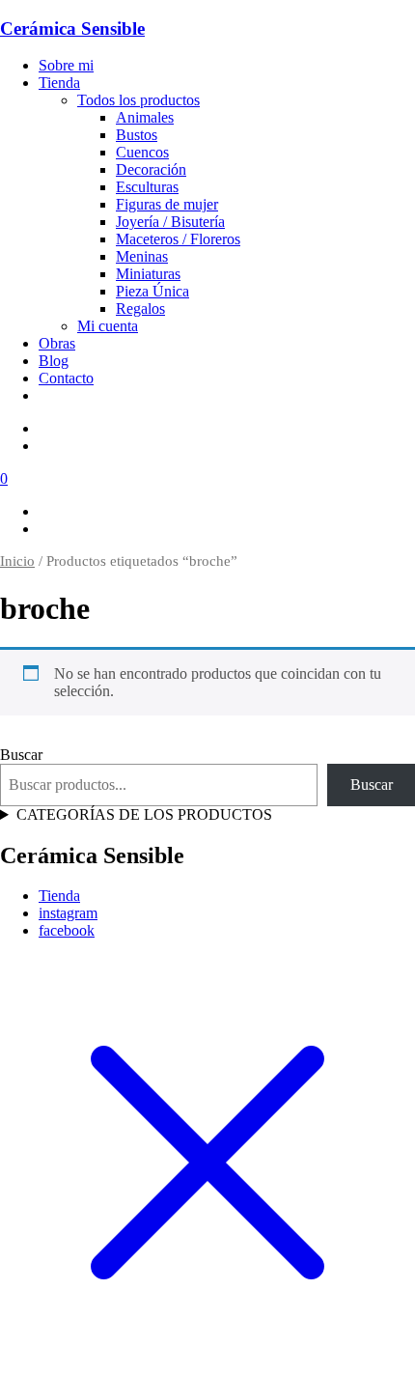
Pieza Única (152, 291)
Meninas (142, 256)
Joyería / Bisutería (170, 221)
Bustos (136, 134)
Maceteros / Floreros (178, 239)
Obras (57, 343)
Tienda (59, 82)
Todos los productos (138, 100)
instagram (68, 913)
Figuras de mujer (167, 204)
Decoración (151, 169)
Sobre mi (66, 65)
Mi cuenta (107, 326)
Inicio (17, 561)
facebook (67, 930)
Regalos (140, 308)
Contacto (66, 378)
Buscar (21, 754)
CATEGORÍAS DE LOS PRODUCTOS (144, 814)
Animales (145, 117)
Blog (54, 360)
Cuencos (142, 152)
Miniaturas (148, 274)
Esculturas (147, 187)
